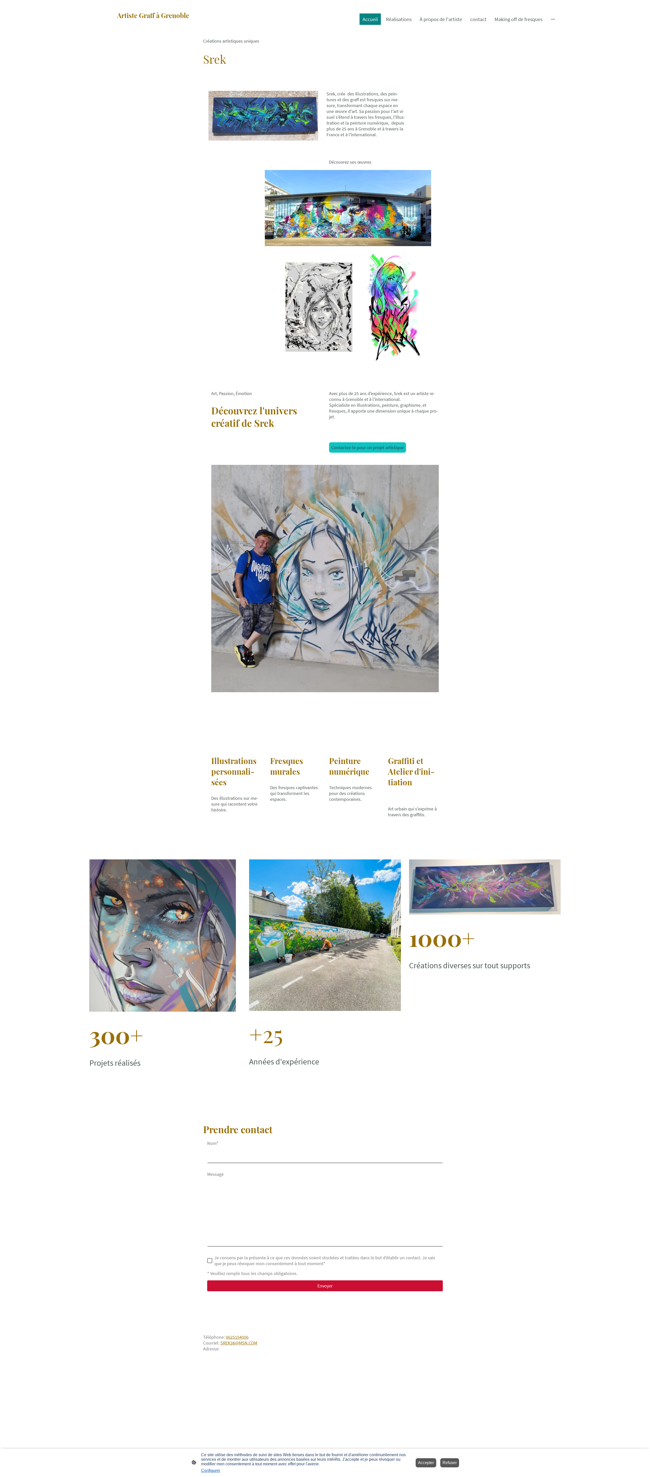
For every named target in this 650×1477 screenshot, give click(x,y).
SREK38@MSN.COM (238, 1343)
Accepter (426, 1463)
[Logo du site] (165, 31)
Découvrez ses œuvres (350, 162)
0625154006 (237, 1337)
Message (215, 1174)
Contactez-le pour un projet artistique (367, 447)
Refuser (450, 1463)
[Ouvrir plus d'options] (553, 19)
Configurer (210, 1470)
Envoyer (325, 1286)
